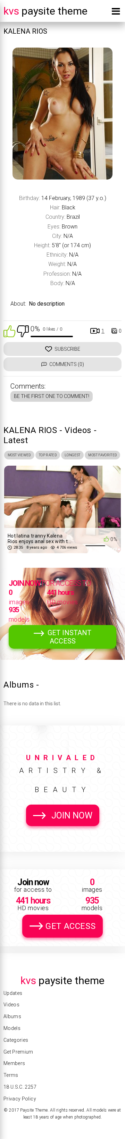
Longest (72, 455)
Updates (12, 993)
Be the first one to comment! (51, 396)
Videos (11, 1004)
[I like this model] (9, 330)
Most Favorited (102, 455)
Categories (15, 1040)
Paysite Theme (45, 11)
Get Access (70, 926)
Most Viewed (19, 455)
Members (14, 1063)
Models (11, 1028)
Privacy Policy (19, 1098)
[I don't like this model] (23, 330)
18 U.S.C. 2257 (19, 1087)
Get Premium (18, 1052)
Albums (12, 1016)
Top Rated (48, 455)
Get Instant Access (69, 637)
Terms (10, 1075)
